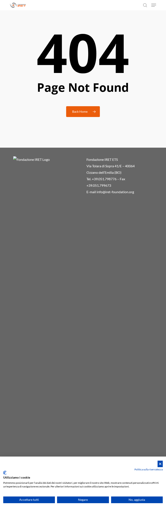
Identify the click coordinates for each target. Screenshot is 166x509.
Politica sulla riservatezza (148, 469)
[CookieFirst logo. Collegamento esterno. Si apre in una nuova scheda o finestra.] (4, 473)
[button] (153, 5)
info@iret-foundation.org (115, 192)
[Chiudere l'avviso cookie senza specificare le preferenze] (160, 464)
